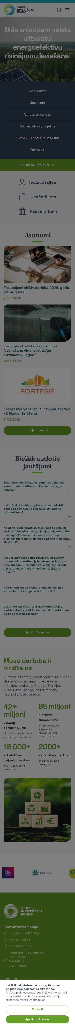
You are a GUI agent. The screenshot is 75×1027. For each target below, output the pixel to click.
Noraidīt (37, 1009)
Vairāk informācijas (32, 999)
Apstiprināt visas (37, 1019)
